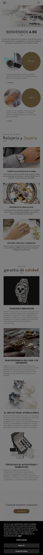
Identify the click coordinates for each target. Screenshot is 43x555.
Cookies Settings (21, 540)
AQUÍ (19, 536)
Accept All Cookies (21, 551)
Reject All (21, 545)
